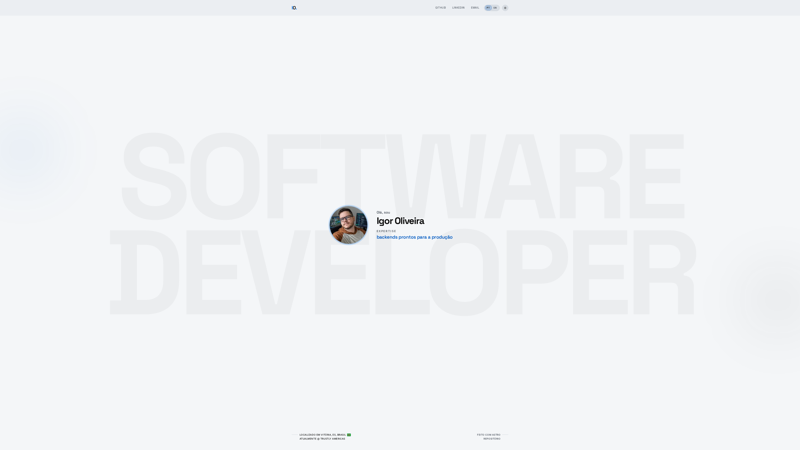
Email (475, 7)
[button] (505, 8)
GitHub (440, 7)
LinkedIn (458, 7)
